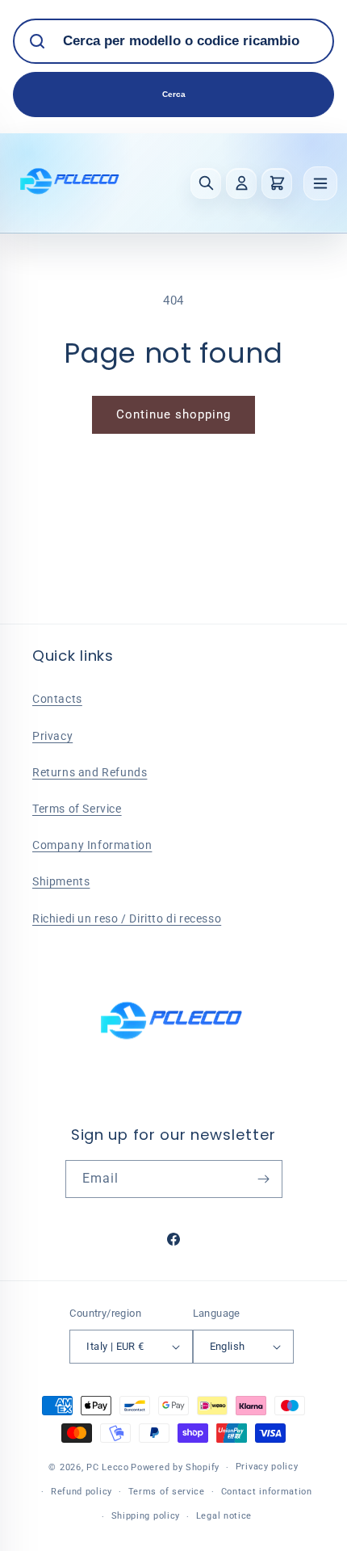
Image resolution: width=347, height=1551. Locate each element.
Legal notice (224, 1516)
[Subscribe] (264, 1179)
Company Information (92, 845)
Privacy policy (267, 1466)
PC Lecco (107, 1467)
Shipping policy (146, 1516)
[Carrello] (276, 183)
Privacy (52, 735)
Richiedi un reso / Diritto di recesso (126, 918)
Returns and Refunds (89, 772)
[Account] (241, 183)
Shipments (61, 881)
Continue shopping (173, 414)
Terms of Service (77, 808)
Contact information (266, 1491)
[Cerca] (205, 183)
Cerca (174, 94)
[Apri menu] (320, 183)
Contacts (57, 698)
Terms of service (166, 1491)
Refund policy (81, 1491)
